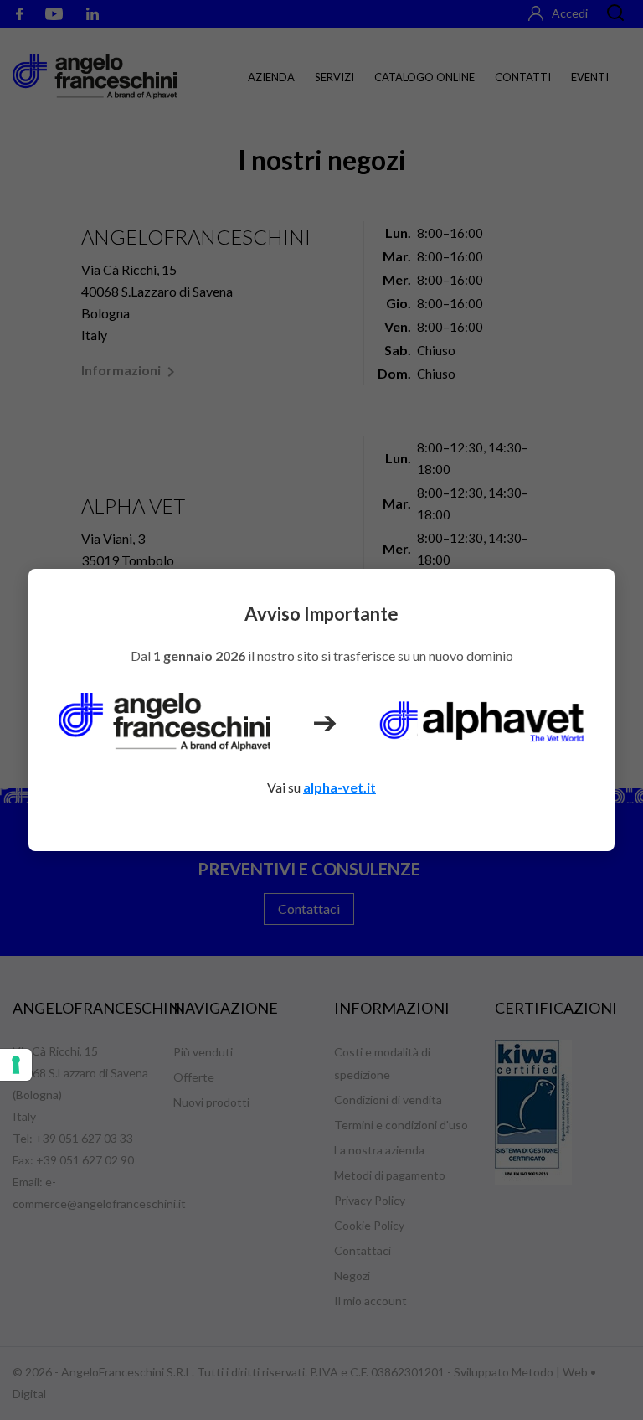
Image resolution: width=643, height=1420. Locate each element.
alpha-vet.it (339, 787)
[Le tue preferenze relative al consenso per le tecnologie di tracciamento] (16, 1065)
